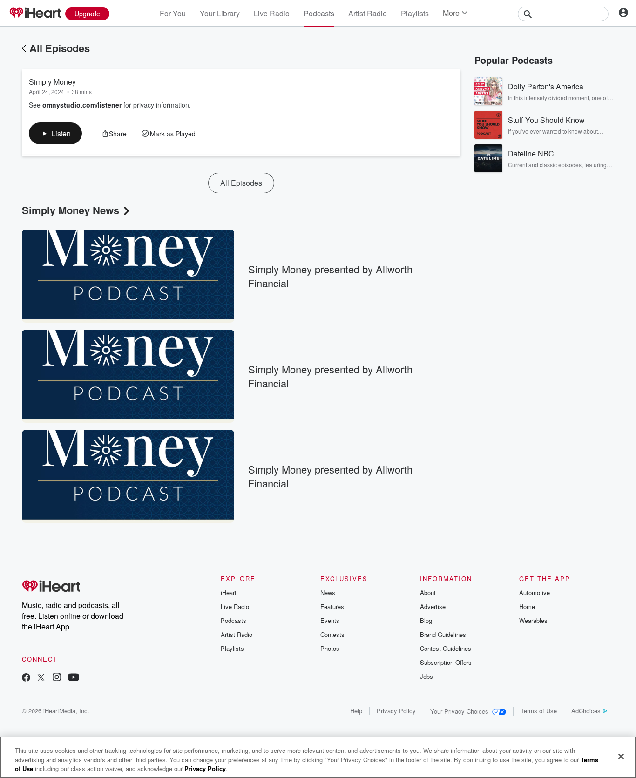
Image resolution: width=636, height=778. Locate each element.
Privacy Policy (396, 710)
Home (527, 606)
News (327, 592)
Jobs (426, 676)
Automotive (534, 592)
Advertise (433, 606)
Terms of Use (539, 710)
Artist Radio (367, 13)
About (428, 592)
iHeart (229, 592)
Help (356, 710)
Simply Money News (70, 210)
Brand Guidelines (443, 634)
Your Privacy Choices (459, 711)
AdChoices (586, 710)
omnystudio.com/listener (82, 104)
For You (173, 13)
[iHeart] (35, 13)
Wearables (533, 620)
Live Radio (272, 13)
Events (329, 620)
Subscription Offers (446, 662)
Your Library (220, 13)
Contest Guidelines (445, 648)
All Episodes (59, 48)
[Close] (621, 756)
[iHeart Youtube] (73, 678)
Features (332, 606)
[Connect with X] (41, 678)
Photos (329, 648)
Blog (426, 620)
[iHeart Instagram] (57, 678)
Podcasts (319, 13)
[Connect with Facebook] (26, 678)
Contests (332, 634)
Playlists (415, 13)
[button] (55, 133)
